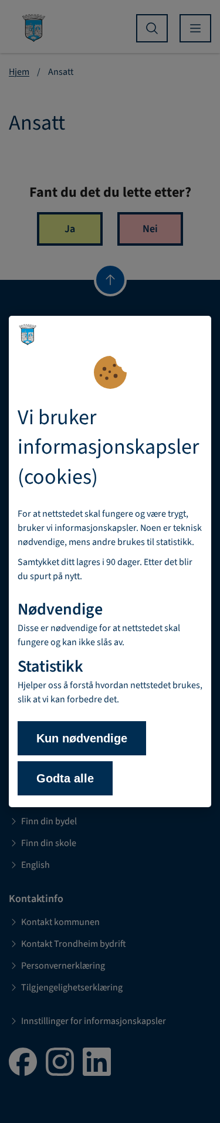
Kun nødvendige (81, 738)
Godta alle (65, 778)
